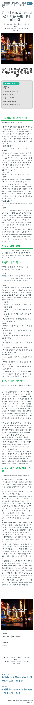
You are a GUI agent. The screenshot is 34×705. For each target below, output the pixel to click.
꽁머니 (7, 404)
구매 (17, 26)
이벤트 (27, 28)
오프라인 (19, 28)
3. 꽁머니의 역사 (9, 98)
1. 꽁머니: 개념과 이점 (10, 91)
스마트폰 (6, 276)
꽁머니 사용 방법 (11, 28)
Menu (30, 3)
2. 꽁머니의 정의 (9, 95)
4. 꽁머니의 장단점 (9, 101)
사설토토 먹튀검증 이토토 (13, 2)
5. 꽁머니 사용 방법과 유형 (12, 104)
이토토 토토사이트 (11, 24)
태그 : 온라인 (17, 30)
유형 (23, 28)
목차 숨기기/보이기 (11, 83)
